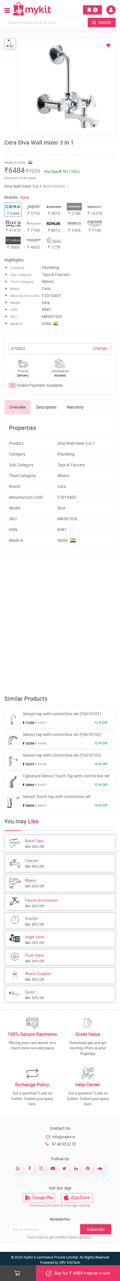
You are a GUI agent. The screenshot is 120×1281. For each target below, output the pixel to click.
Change (100, 348)
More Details (54, 186)
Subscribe (96, 1229)
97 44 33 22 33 (64, 1144)
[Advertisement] (60, 625)
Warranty (75, 407)
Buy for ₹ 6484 (81, 1273)
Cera (24, 197)
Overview (17, 407)
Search (104, 22)
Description (46, 407)
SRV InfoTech (69, 1262)
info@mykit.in (63, 1136)
